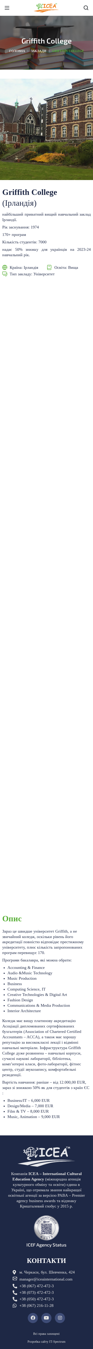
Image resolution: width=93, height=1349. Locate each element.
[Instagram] (60, 1318)
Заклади (38, 51)
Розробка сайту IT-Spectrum (46, 1341)
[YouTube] (46, 1318)
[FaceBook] (33, 1318)
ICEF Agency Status (46, 1244)
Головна (17, 51)
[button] (86, 8)
